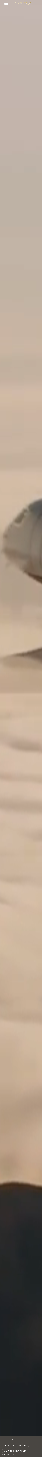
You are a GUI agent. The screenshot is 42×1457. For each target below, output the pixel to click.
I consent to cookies (15, 1446)
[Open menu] (6, 4)
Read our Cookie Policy (9, 1454)
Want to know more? (15, 1451)
